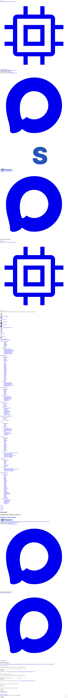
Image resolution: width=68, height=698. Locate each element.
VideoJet (5, 486)
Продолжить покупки (3, 692)
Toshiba (5, 368)
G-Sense (5, 346)
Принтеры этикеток (3, 355)
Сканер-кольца (6, 399)
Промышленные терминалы (8, 349)
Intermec (5, 449)
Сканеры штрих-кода (3, 321)
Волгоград (2, 664)
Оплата (9, 70)
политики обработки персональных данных (28, 671)
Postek (5, 373)
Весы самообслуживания (8, 433)
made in (3, 660)
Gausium (5, 418)
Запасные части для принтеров (9, 470)
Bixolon (5, 365)
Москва (19, 664)
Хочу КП (9, 71)
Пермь (34, 664)
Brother (5, 371)
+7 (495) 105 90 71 (10, 523)
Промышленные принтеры (8, 383)
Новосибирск (29, 664)
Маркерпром (6, 465)
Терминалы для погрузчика (8, 353)
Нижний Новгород (24, 664)
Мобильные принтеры (7, 384)
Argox (5, 374)
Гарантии (11, 70)
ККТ (5, 431)
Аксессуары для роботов (8, 454)
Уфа (49, 664)
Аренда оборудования (37, 521)
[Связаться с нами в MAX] (34, 238)
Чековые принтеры (7, 385)
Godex (5, 363)
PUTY (5, 379)
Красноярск (16, 664)
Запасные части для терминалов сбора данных (11, 469)
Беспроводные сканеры (7, 396)
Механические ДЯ (7, 428)
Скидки (48, 521)
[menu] (0, 240)
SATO (5, 445)
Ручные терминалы (7, 348)
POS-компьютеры (7, 411)
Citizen (5, 369)
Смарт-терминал (6, 432)
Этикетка (5, 503)
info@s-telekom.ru (14, 72)
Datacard (5, 487)
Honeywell (5, 344)
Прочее (1, 330)
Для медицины (6, 400)
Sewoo (5, 347)
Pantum (5, 372)
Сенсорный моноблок (7, 407)
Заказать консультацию (4, 71)
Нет (2, 685)
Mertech (5, 343)
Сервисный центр (44, 521)
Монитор (5, 413)
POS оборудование (3, 324)
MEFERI (5, 342)
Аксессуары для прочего (8, 453)
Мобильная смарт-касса (8, 430)
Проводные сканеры (7, 397)
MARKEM (5, 492)
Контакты (14, 70)
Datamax (5, 364)
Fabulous (5, 495)
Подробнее (18, 695)
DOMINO (5, 378)
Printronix (5, 367)
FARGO (5, 491)
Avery (5, 494)
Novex (5, 496)
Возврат (14, 522)
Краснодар (12, 664)
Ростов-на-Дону (38, 664)
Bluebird (5, 345)
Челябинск (52, 664)
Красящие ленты (6, 501)
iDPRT (5, 366)
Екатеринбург (6, 664)
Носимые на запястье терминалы (9, 350)
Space (5, 392)
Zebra (5, 358)
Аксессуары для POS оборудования (9, 455)
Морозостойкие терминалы (8, 352)
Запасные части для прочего (8, 468)
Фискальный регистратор (8, 429)
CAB (5, 377)
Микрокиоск (6, 434)
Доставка (5, 70)
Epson (5, 376)
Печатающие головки (7, 499)
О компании (2, 70)
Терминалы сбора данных (4, 316)
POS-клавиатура (6, 412)
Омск (32, 664)
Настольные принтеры (7, 382)
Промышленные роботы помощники (6, 327)
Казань (9, 664)
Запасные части (2, 336)
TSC (4, 362)
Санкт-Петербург (46, 664)
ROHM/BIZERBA (7, 493)
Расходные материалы (3, 472)
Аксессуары (2, 333)
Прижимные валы (7, 500)
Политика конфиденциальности (5, 592)
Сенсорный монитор (7, 414)
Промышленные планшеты (8, 351)
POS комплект (6, 410)
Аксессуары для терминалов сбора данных (11, 452)
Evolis (5, 466)
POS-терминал (6, 408)
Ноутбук (5, 409)
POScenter (5, 370)
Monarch (5, 488)
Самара (42, 664)
